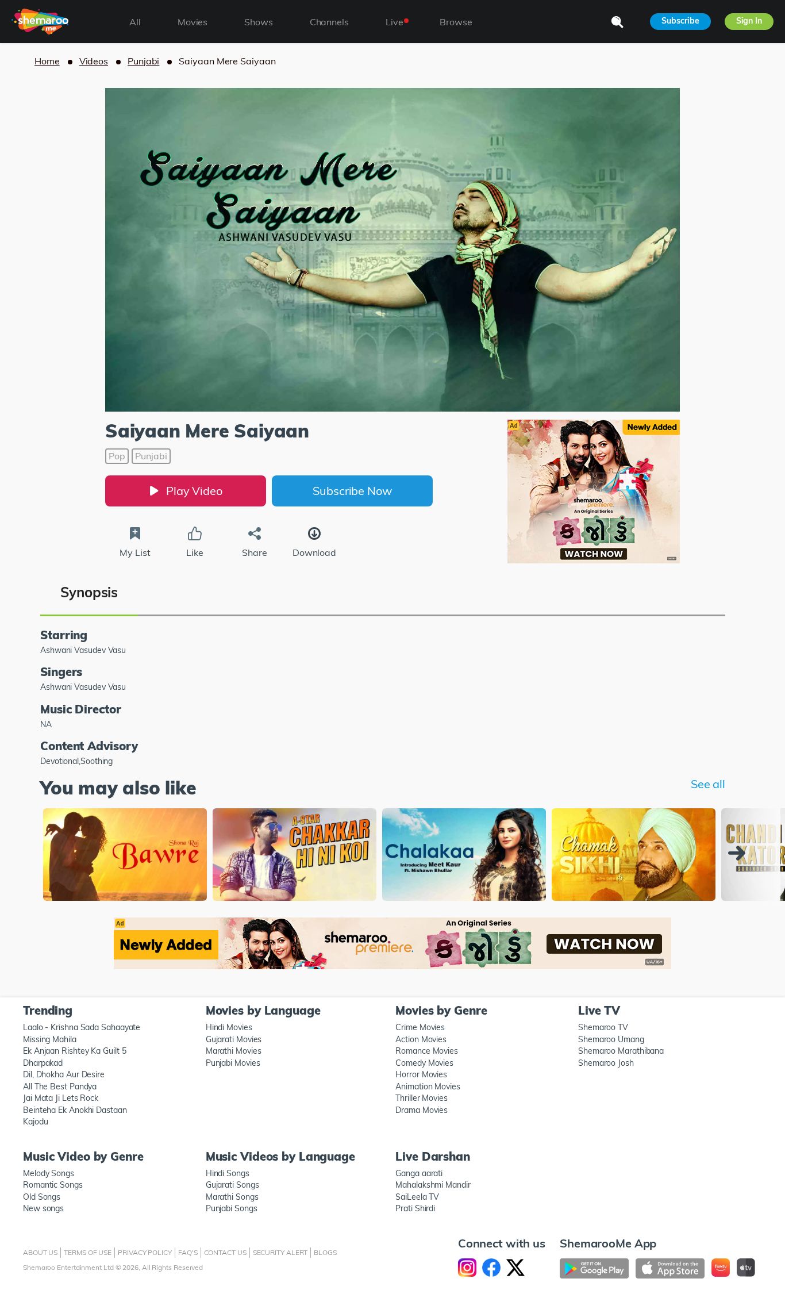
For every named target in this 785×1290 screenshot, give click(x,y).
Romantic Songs (53, 1185)
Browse (456, 22)
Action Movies (421, 1039)
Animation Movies (427, 1086)
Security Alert (280, 1252)
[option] (125, 855)
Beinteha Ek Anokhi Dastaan (75, 1110)
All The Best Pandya (60, 1086)
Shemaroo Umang (611, 1039)
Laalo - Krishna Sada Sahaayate (81, 1027)
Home (47, 61)
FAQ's (188, 1252)
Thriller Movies (421, 1098)
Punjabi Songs (231, 1208)
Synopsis (89, 592)
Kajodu (35, 1121)
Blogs (325, 1252)
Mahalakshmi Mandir (432, 1185)
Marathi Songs (232, 1197)
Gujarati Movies (234, 1039)
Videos (93, 61)
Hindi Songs (227, 1173)
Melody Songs (48, 1173)
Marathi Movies (233, 1051)
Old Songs (41, 1197)
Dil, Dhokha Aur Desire (64, 1074)
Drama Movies (421, 1110)
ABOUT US (40, 1252)
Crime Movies (420, 1027)
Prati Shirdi (415, 1208)
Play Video (194, 490)
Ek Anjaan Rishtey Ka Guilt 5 (74, 1051)
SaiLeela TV (417, 1197)
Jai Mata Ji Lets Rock (60, 1098)
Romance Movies (426, 1051)
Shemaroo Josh (606, 1063)
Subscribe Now (352, 490)
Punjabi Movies (233, 1063)
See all (708, 784)
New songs (43, 1208)
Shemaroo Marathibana (621, 1051)
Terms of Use (87, 1252)
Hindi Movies (229, 1027)
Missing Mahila (49, 1039)
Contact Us (225, 1252)
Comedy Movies (424, 1063)
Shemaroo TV (603, 1027)
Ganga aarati (418, 1173)
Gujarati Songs (232, 1185)
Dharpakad (43, 1063)
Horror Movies (421, 1074)
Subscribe (680, 21)
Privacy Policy (145, 1252)
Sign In (749, 21)
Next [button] (739, 853)
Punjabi (143, 61)
